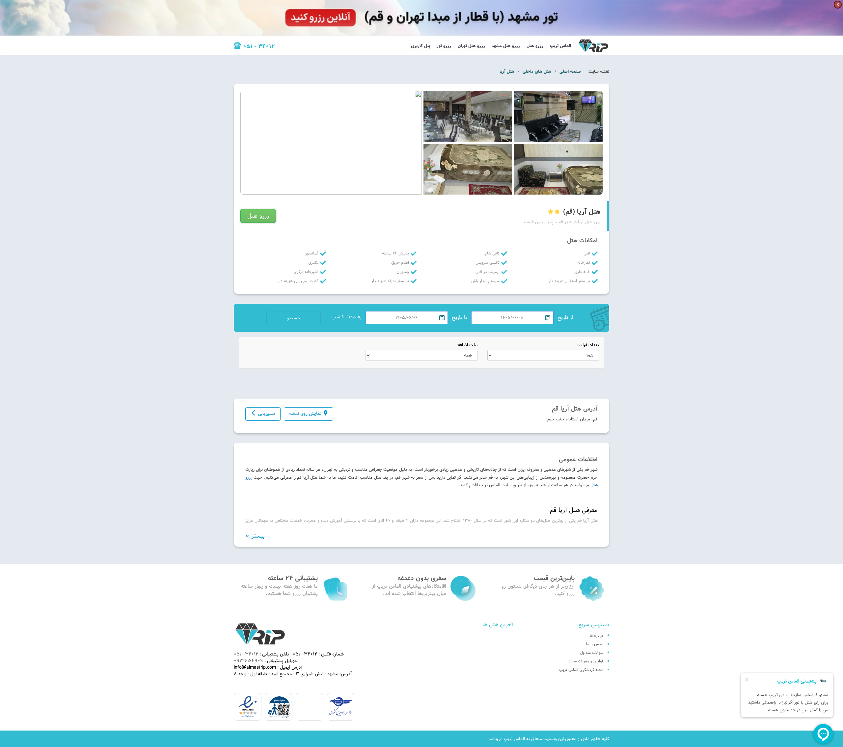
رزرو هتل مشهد (506, 45)
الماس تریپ (560, 45)
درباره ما (596, 635)
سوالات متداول (591, 652)
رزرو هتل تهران (471, 45)
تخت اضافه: (466, 345)
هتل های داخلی (537, 71)
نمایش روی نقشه (305, 413)
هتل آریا (507, 71)
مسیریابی (266, 413)
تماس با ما (594, 644)
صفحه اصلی (570, 71)
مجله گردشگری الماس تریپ (581, 669)
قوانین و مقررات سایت (585, 661)
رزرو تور (444, 45)
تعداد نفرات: (588, 345)
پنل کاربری (420, 45)
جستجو (293, 318)
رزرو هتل (535, 45)
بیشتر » (255, 536)
